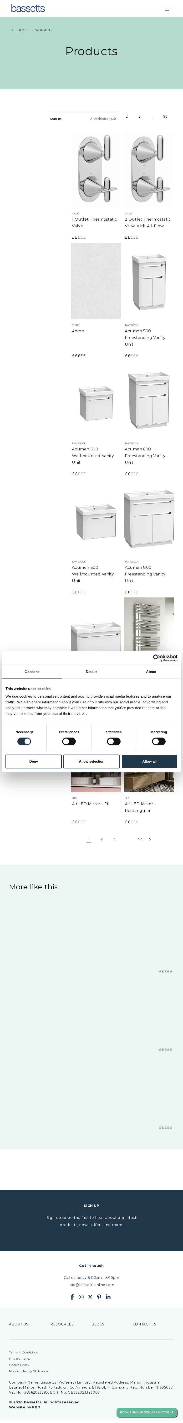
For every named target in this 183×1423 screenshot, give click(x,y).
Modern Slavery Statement (29, 1371)
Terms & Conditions (23, 1352)
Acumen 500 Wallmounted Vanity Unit (93, 456)
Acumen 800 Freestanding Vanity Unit (145, 574)
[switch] (69, 741)
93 (165, 116)
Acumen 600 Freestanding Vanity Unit (145, 456)
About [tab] (151, 672)
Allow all (149, 761)
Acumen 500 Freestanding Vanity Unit (145, 338)
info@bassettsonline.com (91, 1285)
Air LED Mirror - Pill (91, 804)
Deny (33, 761)
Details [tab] (91, 672)
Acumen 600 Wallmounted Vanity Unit (93, 574)
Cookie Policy (19, 1365)
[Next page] (156, 839)
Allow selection (91, 761)
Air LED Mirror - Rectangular (140, 807)
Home (23, 30)
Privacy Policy (19, 1358)
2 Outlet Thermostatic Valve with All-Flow (148, 222)
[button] (171, 8)
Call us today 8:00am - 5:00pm (91, 1277)
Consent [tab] (32, 672)
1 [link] (114, 116)
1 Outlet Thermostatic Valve (94, 222)
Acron (78, 331)
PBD (36, 1407)
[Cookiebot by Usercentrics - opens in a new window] (157, 658)
